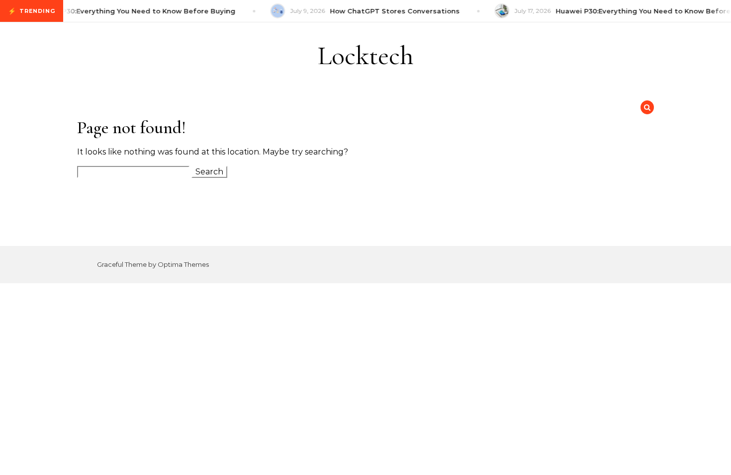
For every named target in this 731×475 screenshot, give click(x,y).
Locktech (366, 55)
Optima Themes (183, 264)
